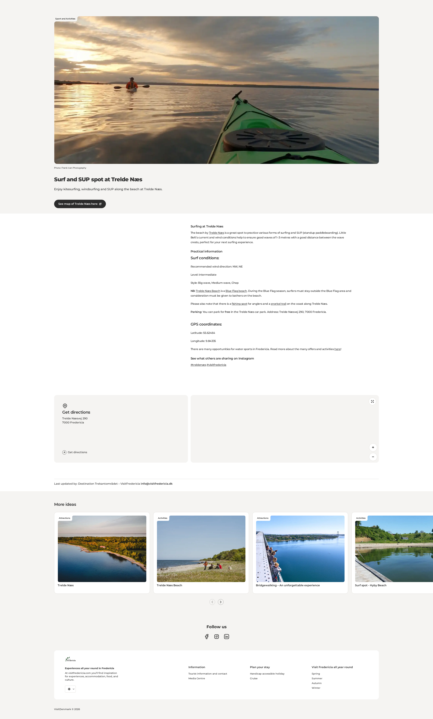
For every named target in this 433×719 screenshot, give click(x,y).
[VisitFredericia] (70, 658)
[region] (285, 429)
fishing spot (239, 303)
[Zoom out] (373, 457)
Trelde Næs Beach (208, 291)
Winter (316, 687)
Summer (317, 678)
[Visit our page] (207, 637)
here (337, 349)
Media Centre (196, 678)
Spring (316, 673)
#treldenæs (198, 364)
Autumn (317, 683)
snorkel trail (278, 303)
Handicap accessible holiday (267, 673)
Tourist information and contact (207, 673)
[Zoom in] (373, 447)
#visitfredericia (216, 364)
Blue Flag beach (236, 291)
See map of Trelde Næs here (78, 203)
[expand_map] (372, 401)
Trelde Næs (216, 232)
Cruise (254, 678)
